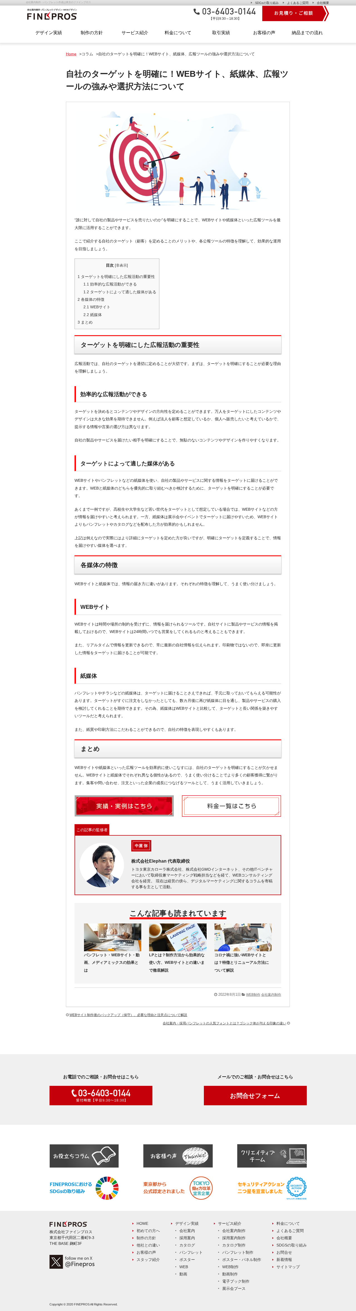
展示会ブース (234, 1288)
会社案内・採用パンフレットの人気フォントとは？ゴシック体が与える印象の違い (224, 1023)
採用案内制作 (234, 1238)
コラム (87, 54)
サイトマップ (288, 1267)
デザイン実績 (187, 1223)
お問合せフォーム (255, 1095)
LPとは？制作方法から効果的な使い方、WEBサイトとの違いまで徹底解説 (177, 962)
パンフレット (191, 1252)
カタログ (187, 1245)
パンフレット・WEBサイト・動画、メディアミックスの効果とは (112, 962)
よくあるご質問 (297, 2)
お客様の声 (264, 32)
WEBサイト (96, 307)
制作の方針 (92, 32)
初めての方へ (148, 1230)
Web (183, 1267)
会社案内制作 (271, 995)
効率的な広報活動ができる (110, 284)
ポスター (187, 1259)
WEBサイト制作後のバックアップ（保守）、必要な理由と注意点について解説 (128, 1015)
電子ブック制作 (235, 1281)
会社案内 (187, 1230)
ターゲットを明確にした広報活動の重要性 (116, 276)
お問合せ (284, 1252)
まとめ (85, 322)
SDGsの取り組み (267, 2)
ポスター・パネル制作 (241, 1259)
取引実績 (221, 32)
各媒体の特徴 (91, 299)
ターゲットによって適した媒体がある (119, 292)
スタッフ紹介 (148, 1259)
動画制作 (230, 1274)
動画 (183, 1274)
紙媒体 (92, 314)
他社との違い (148, 1245)
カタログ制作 (234, 1245)
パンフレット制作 (237, 1252)
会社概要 (323, 2)
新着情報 (284, 1259)
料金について (288, 1223)
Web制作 (230, 1267)
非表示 (121, 265)
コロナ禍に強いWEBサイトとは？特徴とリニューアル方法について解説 (241, 962)
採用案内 (187, 1238)
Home (71, 54)
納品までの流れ (307, 32)
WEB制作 (253, 995)
